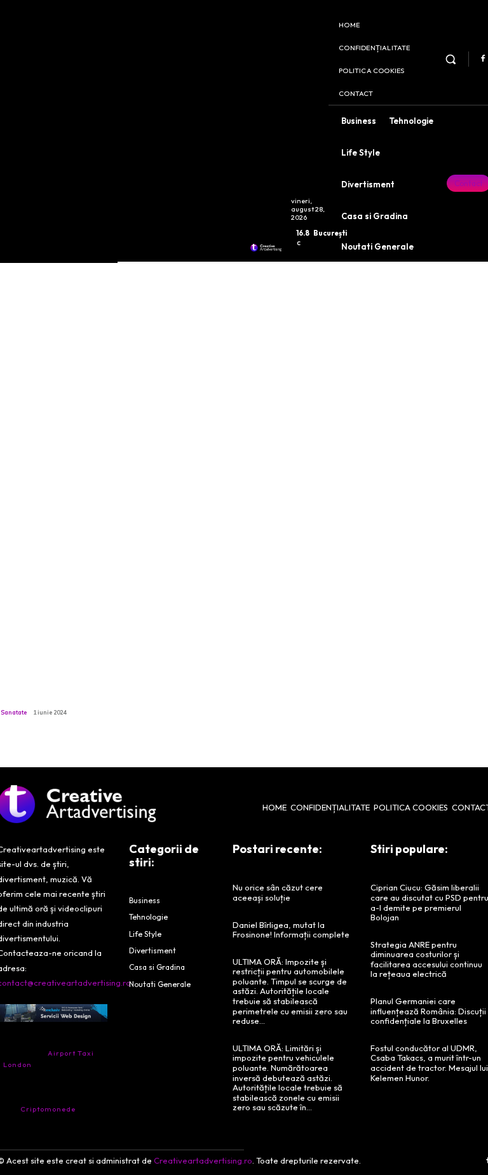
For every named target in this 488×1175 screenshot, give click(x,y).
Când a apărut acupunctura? (35, 690)
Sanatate (14, 712)
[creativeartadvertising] (265, 248)
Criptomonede (48, 1108)
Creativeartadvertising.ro (203, 1160)
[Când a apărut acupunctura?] (57, 601)
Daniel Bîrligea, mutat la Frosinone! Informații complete (291, 930)
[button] (450, 58)
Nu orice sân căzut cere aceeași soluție (278, 892)
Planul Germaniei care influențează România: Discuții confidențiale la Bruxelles (428, 1011)
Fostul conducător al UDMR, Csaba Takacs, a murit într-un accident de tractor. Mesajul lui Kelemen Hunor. (429, 1063)
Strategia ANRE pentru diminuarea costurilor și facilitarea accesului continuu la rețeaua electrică (426, 959)
